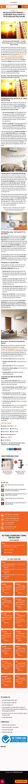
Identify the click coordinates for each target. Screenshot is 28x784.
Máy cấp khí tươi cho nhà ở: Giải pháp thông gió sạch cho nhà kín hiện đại (15, 490)
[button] (1, 6)
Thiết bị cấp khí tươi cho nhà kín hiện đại (14, 498)
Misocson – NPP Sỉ (7, 437)
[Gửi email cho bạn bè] (15, 449)
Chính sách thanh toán (7, 732)
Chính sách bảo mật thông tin (9, 725)
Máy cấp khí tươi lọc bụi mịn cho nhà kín (14, 485)
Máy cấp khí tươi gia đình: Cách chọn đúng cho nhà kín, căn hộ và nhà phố (16, 494)
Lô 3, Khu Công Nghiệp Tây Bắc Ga (7, 665)
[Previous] (2, 467)
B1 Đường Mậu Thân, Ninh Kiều (21, 680)
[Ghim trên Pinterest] (18, 449)
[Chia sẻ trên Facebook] (10, 449)
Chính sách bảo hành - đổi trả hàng (10, 727)
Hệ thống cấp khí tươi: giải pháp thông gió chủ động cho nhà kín (16, 503)
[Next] (26, 467)
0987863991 (7, 552)
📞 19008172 (8, 549)
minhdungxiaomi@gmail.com (9, 434)
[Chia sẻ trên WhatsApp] (8, 449)
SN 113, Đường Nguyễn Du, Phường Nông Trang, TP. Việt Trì (20, 619)
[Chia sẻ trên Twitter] (13, 449)
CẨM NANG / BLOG (14, 10)
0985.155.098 (14, 431)
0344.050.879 (5, 431)
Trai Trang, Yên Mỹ (7, 602)
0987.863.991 (5, 429)
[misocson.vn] (14, 2)
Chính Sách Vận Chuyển (7, 729)
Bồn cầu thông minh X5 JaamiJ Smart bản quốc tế (7, 472)
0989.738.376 (14, 429)
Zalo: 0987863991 (6, 440)
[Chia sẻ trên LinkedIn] (20, 449)
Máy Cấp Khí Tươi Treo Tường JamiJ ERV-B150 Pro (20, 472)
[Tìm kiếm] (19, 6)
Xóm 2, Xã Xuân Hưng (6, 650)
